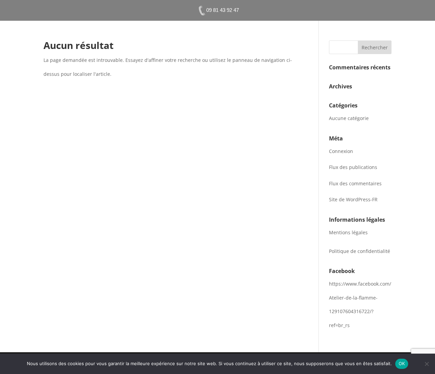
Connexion (341, 151)
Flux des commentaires (355, 183)
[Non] (426, 363)
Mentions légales (348, 232)
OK (402, 363)
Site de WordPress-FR (353, 199)
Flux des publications (353, 167)
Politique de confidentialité (359, 251)
